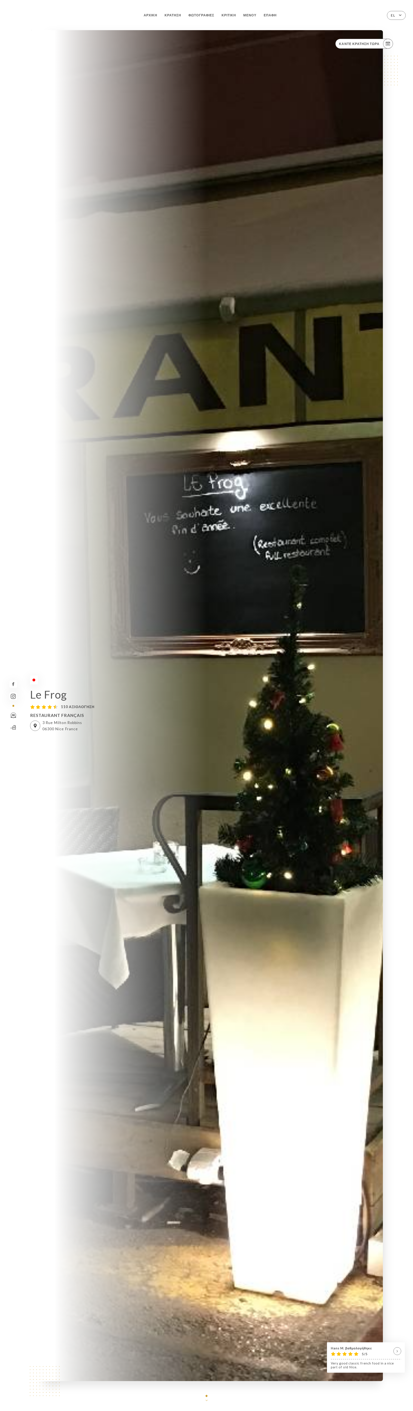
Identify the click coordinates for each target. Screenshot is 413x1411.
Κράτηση (173, 15)
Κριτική (229, 15)
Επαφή (270, 15)
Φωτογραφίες (201, 15)
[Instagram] (13, 696)
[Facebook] (13, 684)
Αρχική (150, 15)
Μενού (249, 15)
